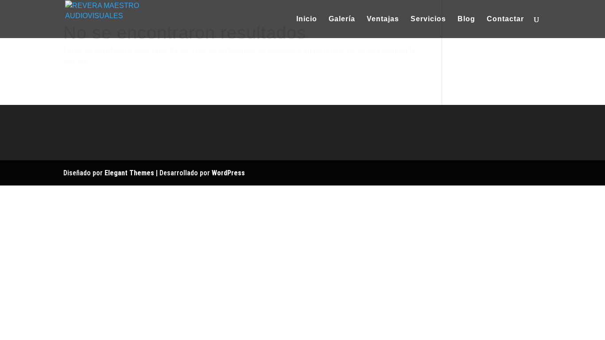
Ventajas (383, 19)
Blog (466, 19)
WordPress (228, 173)
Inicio (306, 19)
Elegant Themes (129, 173)
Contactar (505, 19)
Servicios (428, 19)
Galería (342, 19)
